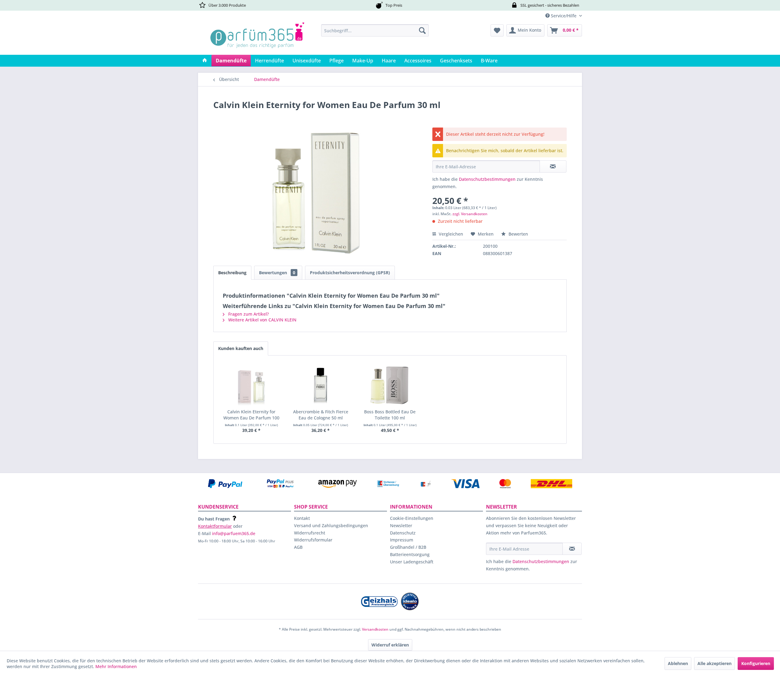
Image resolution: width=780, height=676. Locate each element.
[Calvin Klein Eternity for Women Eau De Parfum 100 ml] (251, 384)
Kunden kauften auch (240, 348)
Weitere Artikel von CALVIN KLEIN (261, 320)
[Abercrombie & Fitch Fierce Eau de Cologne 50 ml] (321, 384)
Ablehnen (678, 663)
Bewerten (517, 234)
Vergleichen (450, 234)
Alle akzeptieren (714, 663)
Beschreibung (232, 272)
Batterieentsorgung (410, 554)
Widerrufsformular (313, 540)
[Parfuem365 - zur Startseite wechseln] (257, 38)
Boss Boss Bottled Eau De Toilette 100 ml (390, 415)
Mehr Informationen (116, 666)
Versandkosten (375, 629)
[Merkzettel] (497, 30)
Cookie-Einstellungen (411, 518)
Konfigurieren (755, 663)
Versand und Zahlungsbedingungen (331, 525)
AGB (298, 547)
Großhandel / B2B (408, 547)
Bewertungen (277, 272)
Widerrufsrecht (309, 533)
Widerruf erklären (390, 645)
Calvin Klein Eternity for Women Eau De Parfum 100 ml (251, 415)
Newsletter (401, 525)
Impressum (401, 540)
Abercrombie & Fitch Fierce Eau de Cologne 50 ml (320, 415)
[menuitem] (375, 30)
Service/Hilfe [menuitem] (564, 16)
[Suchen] (422, 30)
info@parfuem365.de (233, 533)
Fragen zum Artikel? (248, 314)
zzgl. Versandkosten (470, 213)
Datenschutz (403, 533)
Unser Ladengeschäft (411, 562)
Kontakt (302, 518)
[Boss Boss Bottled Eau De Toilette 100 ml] (390, 384)
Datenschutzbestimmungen (487, 179)
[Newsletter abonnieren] (572, 549)
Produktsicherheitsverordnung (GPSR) (350, 272)
